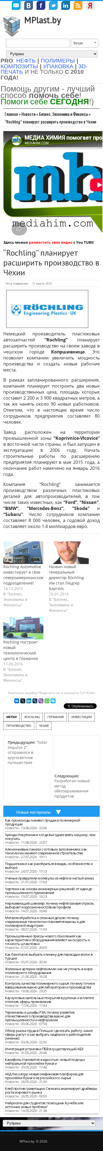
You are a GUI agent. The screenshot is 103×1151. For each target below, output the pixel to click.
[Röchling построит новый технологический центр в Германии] (23, 628)
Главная (11, 114)
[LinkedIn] (28, 700)
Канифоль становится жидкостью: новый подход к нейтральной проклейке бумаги (45, 1061)
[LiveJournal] (34, 700)
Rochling (32, 717)
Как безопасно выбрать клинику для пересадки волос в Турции (49, 956)
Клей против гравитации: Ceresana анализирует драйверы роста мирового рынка (51, 1090)
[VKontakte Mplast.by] (28, 6)
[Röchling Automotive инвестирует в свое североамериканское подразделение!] (23, 552)
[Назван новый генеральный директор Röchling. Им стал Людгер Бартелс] (69, 552)
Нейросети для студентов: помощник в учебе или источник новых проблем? (44, 1104)
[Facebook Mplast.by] (41, 6)
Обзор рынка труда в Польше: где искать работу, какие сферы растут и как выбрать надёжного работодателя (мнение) (49, 1034)
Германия (56, 717)
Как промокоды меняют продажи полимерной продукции (42, 822)
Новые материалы (33, 812)
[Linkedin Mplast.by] (65, 6)
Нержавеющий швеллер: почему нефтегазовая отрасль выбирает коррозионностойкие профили (49, 905)
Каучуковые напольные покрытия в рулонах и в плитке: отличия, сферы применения (49, 999)
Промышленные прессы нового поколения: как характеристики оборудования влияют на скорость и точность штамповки (47, 940)
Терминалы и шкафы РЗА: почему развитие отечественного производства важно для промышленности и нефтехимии (39, 1016)
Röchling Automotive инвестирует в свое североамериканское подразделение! (23, 575)
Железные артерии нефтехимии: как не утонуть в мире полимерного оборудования (48, 970)
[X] (22, 700)
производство (18, 726)
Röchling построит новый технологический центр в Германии (20, 650)
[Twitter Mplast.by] (53, 6)
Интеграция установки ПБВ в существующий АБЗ (44, 1048)
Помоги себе (45, 101)
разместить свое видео (51, 242)
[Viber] (40, 700)
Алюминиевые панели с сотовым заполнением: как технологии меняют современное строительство (46, 851)
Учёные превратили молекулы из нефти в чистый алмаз (49, 878)
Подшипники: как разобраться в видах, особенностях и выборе (49, 865)
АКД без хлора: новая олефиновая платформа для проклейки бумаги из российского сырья (44, 1076)
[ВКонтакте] (16, 700)
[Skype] (53, 700)
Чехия (44, 726)
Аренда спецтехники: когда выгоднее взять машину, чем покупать (50, 836)
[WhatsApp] (46, 700)
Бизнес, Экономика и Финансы (63, 114)
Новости (28, 114)
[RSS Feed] (78, 6)
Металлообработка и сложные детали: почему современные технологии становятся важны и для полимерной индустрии (45, 921)
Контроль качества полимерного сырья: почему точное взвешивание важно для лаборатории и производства (50, 985)
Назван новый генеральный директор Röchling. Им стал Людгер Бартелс (67, 577)
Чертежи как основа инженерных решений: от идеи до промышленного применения (48, 890)
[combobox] (84, 43)
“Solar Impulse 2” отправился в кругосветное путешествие (27, 752)
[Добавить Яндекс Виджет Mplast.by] (90, 6)
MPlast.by (42, 20)
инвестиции (81, 717)
